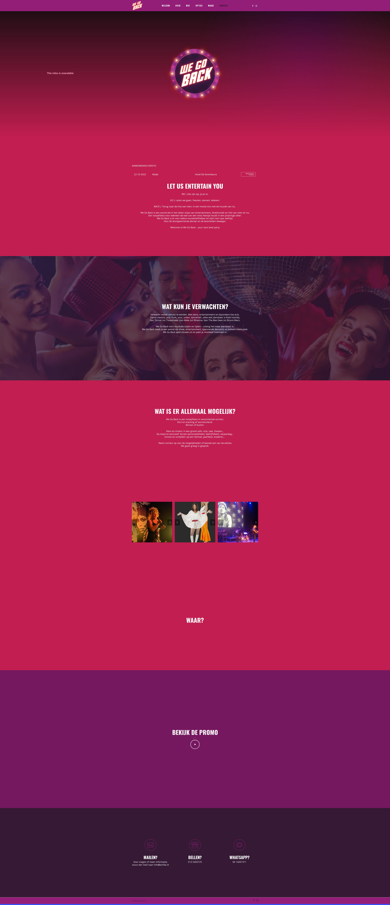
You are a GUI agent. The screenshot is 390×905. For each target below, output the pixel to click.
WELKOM (166, 6)
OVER (178, 6)
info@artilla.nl (161, 864)
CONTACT (223, 6)
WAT (188, 6)
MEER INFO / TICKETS (250, 174)
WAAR (211, 6)
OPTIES (199, 6)
